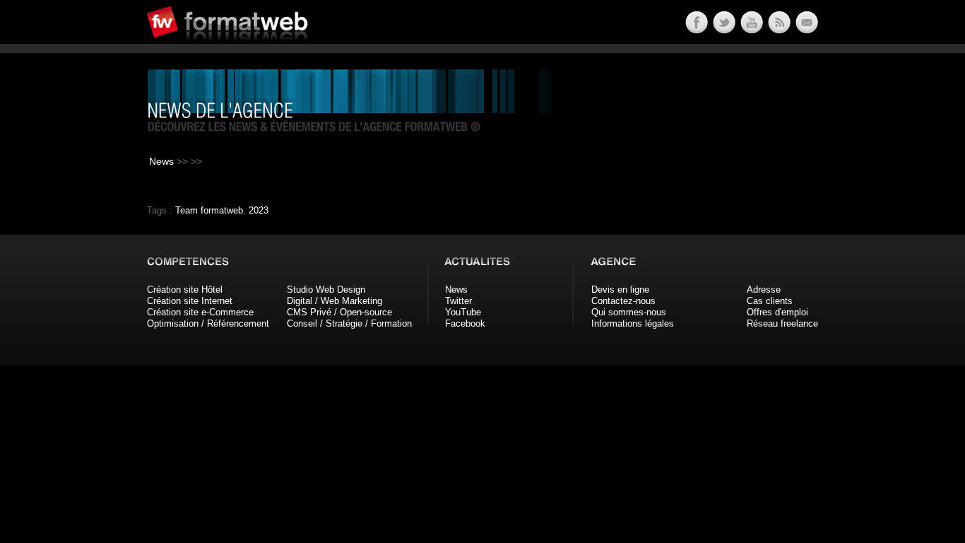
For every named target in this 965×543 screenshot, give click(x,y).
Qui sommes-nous (628, 312)
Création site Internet (189, 301)
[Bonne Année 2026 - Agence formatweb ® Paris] (778, 30)
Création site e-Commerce (200, 312)
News (161, 161)
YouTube (463, 312)
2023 (258, 210)
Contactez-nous (623, 301)
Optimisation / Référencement (208, 323)
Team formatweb (209, 210)
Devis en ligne (620, 289)
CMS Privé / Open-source (339, 312)
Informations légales (632, 323)
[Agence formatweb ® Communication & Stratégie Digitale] (281, 49)
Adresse (764, 289)
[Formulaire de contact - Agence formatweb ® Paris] (805, 30)
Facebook (465, 323)
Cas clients (770, 301)
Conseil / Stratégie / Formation (349, 323)
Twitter (458, 301)
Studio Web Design (326, 289)
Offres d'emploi (777, 312)
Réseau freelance (782, 323)
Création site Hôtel (185, 289)
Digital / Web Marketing (334, 301)
